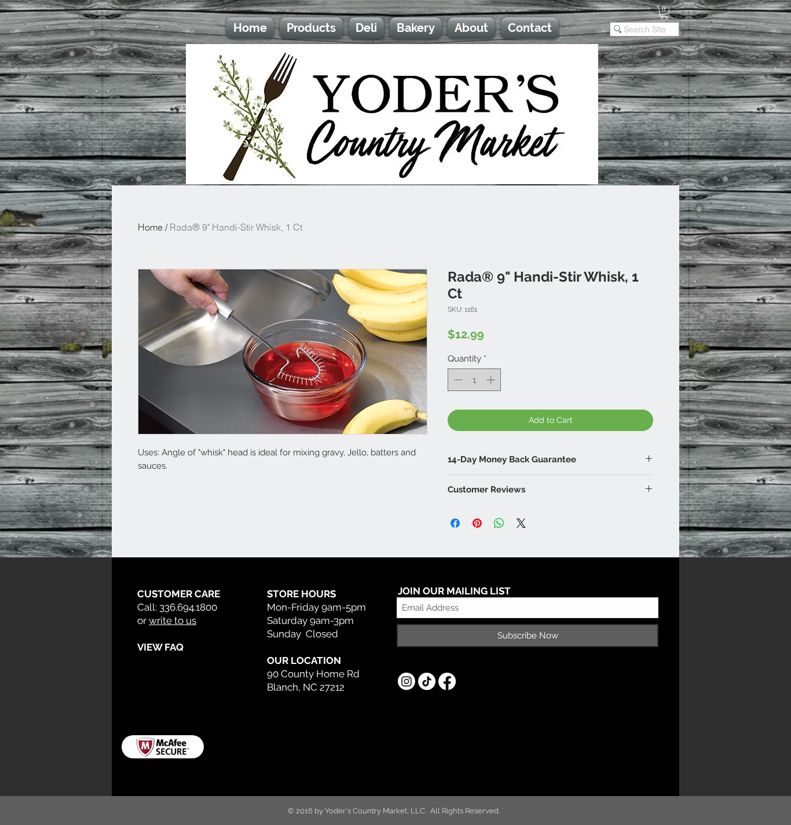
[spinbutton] (474, 379)
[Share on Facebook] (455, 523)
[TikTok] (426, 681)
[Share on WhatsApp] (499, 523)
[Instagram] (406, 681)
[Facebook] (447, 681)
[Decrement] (457, 379)
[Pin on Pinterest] (477, 523)
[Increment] (492, 379)
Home (150, 227)
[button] (664, 12)
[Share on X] (521, 523)
